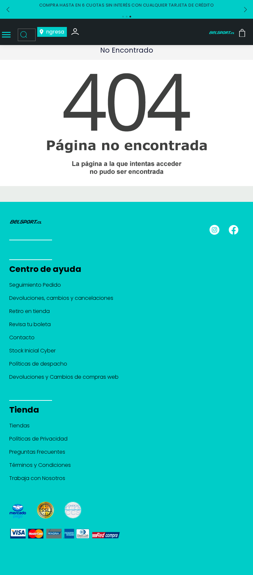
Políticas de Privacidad (38, 439)
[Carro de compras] (242, 32)
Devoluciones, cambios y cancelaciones (61, 298)
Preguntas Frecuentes (37, 452)
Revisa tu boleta (30, 324)
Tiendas (19, 425)
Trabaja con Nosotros (37, 478)
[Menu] (6, 35)
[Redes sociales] (217, 227)
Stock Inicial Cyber (32, 350)
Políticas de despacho (38, 364)
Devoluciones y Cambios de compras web (64, 377)
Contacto (22, 337)
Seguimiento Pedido (35, 285)
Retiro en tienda (29, 311)
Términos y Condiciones (40, 465)
